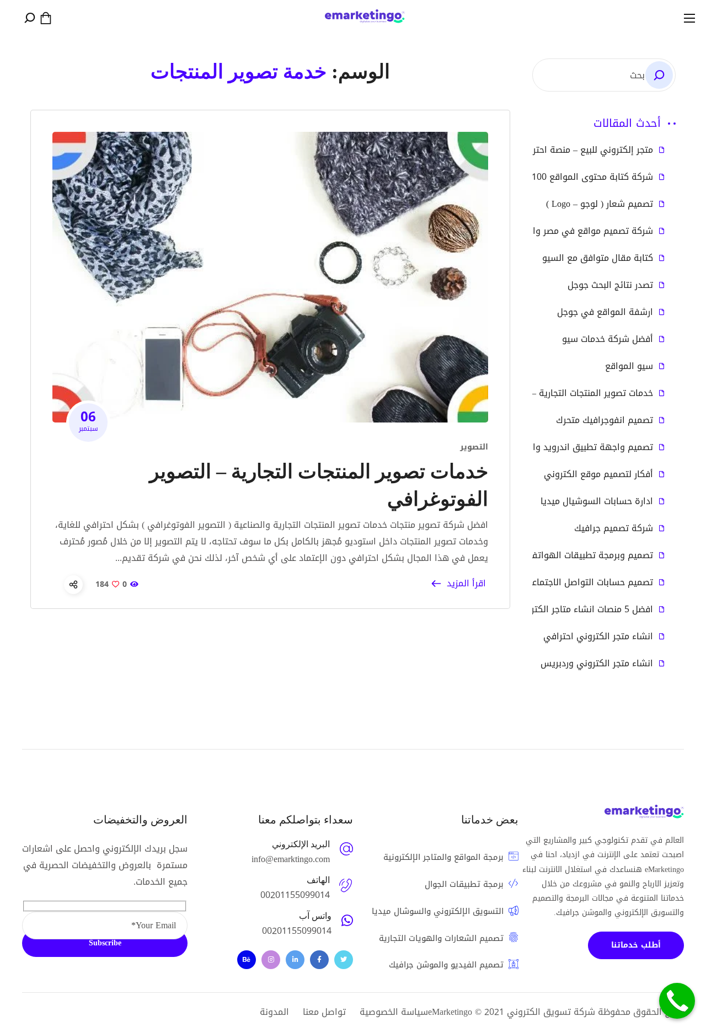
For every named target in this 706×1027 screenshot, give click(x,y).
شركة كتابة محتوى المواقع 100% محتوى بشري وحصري (547, 177)
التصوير (474, 447)
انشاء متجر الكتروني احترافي (598, 636)
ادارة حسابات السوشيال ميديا (597, 501)
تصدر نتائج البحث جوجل (610, 285)
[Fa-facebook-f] (319, 959)
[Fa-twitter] (343, 959)
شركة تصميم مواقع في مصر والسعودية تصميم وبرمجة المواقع (531, 231)
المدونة (274, 1011)
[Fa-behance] (246, 959)
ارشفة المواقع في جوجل (605, 312)
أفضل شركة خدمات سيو (607, 339)
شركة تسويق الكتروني (551, 1011)
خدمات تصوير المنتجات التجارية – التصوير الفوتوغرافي (552, 393)
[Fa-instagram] (270, 959)
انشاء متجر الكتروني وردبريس (597, 663)
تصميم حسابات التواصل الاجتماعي (588, 582)
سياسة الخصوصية (394, 1011)
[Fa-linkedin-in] (295, 959)
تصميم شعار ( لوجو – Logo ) (599, 204)
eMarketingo (450, 1011)
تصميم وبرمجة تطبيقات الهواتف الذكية (577, 555)
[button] (46, 18)
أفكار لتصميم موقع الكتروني (598, 474)
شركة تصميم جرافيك (613, 528)
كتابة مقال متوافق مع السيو (597, 258)
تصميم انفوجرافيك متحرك (604, 420)
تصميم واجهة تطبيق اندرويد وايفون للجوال (569, 447)
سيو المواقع (629, 366)
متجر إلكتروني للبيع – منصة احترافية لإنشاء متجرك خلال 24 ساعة (530, 150)
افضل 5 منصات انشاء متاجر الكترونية (584, 609)
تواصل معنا (324, 1011)
